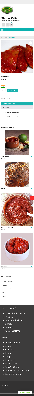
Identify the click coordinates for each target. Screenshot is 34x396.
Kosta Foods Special (8, 281)
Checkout (10, 360)
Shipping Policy (13, 373)
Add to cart (12, 90)
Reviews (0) (6, 107)
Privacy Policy (12, 342)
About (8, 346)
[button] (25, 392)
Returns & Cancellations (17, 370)
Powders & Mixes (7, 289)
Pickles (7, 37)
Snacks (4, 292)
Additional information (9, 103)
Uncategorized (6, 300)
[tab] (17, 103)
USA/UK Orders (13, 367)
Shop (7, 356)
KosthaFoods (9, 17)
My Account (11, 363)
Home (2, 37)
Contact (9, 349)
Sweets (4, 296)
